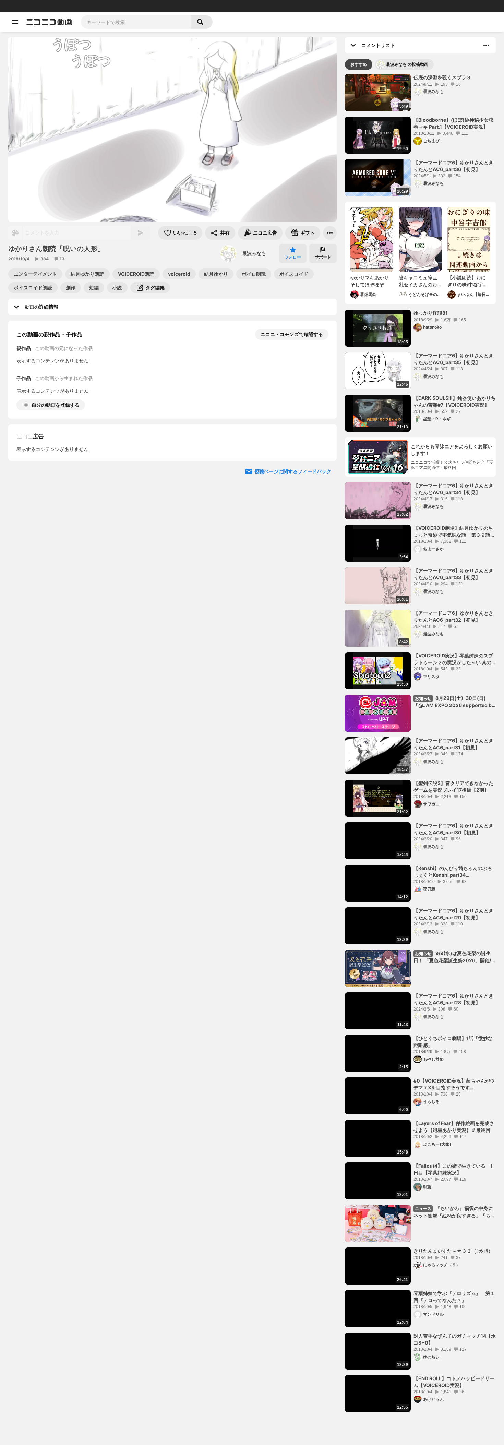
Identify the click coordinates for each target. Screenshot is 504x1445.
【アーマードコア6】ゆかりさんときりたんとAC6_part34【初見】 (453, 488)
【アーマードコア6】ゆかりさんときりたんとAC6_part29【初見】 (453, 914)
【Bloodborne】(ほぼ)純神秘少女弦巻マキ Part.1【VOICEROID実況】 (453, 123)
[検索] (202, 22)
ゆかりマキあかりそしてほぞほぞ (369, 281)
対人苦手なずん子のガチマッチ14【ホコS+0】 (454, 1339)
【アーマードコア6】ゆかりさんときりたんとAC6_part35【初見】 (453, 359)
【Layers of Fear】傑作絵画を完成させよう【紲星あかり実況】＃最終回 (453, 1126)
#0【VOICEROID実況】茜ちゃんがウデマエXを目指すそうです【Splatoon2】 (454, 1084)
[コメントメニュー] (486, 45)
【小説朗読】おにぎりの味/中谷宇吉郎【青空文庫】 (467, 281)
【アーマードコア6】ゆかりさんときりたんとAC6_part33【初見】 (453, 574)
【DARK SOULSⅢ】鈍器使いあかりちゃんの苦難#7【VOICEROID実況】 (454, 401)
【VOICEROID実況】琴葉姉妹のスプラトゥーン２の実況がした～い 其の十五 (453, 659)
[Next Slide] (322, 468)
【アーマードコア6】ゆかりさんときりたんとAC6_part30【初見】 (453, 829)
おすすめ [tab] (358, 64)
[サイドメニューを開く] (15, 22)
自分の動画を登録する (56, 405)
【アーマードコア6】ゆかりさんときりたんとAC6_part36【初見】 (453, 165)
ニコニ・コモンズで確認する (292, 334)
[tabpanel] (420, 743)
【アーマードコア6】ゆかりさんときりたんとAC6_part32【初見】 (453, 616)
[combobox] (136, 22)
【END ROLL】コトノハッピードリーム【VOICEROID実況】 (453, 1381)
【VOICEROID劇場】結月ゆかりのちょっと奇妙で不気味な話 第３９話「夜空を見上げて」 (453, 531)
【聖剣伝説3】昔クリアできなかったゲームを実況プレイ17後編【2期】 (453, 786)
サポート (323, 257)
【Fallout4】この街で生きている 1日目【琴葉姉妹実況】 (453, 1169)
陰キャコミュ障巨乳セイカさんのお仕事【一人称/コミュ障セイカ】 (419, 281)
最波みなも (254, 253)
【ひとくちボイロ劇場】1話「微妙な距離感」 (453, 1041)
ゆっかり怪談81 (430, 313)
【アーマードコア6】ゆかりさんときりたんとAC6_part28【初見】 (453, 999)
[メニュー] (330, 233)
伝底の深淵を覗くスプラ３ (442, 77)
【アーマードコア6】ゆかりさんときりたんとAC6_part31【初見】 (453, 744)
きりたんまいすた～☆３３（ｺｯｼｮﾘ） (453, 1251)
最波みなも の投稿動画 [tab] (407, 64)
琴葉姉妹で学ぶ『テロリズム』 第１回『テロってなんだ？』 (454, 1296)
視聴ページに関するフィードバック (292, 534)
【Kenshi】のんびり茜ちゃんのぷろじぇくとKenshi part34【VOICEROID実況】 (452, 871)
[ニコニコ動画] (49, 22)
